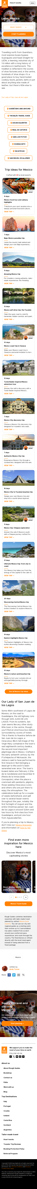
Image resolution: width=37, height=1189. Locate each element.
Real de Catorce (19, 130)
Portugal (7, 1106)
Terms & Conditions (17, 1166)
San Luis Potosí (20, 137)
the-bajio (5, 44)
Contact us (8, 1077)
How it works (15, 3)
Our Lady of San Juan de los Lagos (15, 97)
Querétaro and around (19, 109)
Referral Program (11, 1153)
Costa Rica (8, 1120)
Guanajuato (19, 144)
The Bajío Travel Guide (19, 116)
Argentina (8, 1130)
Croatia (6, 1111)
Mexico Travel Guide (19, 904)
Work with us (9, 1087)
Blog (5, 1092)
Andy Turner (14, 969)
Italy (5, 1101)
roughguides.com (8, 43)
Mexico (30, 43)
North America (21, 43)
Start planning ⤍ (17, 1023)
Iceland (6, 1115)
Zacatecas (20, 151)
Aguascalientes (19, 123)
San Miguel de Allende (20, 158)
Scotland (7, 1125)
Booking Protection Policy (14, 1149)
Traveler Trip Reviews (12, 1144)
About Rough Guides (12, 1068)
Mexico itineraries (23, 825)
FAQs (6, 1082)
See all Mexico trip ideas (18, 691)
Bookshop (8, 1073)
